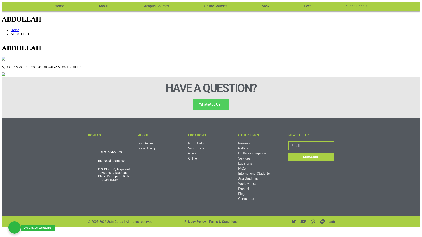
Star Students (356, 6)
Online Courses (215, 6)
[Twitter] (293, 221)
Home (59, 6)
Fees (307, 6)
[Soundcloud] (332, 221)
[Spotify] (322, 221)
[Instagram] (312, 221)
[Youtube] (303, 221)
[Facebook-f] (283, 221)
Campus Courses (156, 6)
